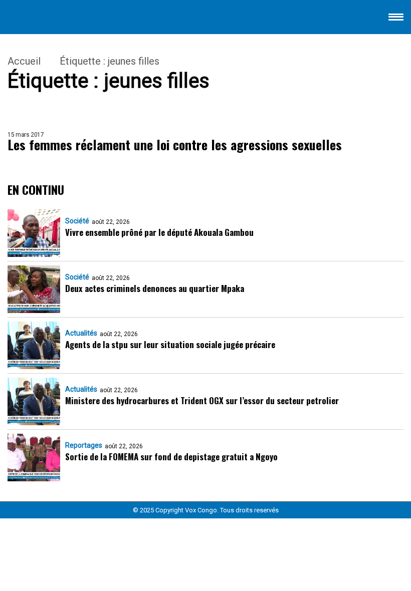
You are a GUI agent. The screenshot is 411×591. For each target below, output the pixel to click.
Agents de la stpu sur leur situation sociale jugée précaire (170, 344)
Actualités (81, 333)
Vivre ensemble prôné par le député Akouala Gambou (159, 232)
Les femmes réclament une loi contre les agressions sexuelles (175, 144)
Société (77, 220)
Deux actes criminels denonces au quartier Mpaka (154, 288)
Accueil (24, 61)
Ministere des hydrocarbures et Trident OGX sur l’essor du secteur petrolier (202, 400)
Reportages (83, 445)
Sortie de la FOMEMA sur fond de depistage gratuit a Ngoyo (171, 456)
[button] (395, 19)
